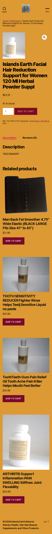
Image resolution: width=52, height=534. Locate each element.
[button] (44, 37)
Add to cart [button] (13, 241)
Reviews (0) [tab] (30, 137)
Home (5, 21)
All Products (15, 21)
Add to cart (26, 111)
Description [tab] (9, 137)
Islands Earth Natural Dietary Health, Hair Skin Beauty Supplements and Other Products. (21, 525)
